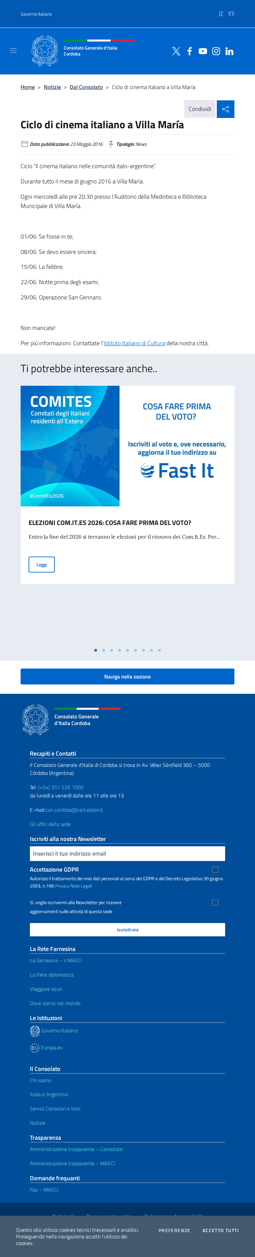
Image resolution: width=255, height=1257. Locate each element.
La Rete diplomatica (52, 975)
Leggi (46, 564)
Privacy (62, 885)
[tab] (95, 650)
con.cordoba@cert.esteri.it (74, 810)
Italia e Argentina (49, 1094)
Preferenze (175, 1230)
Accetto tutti (221, 1230)
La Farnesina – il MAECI (56, 960)
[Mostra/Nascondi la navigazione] (13, 50)
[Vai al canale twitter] (174, 50)
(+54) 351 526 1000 (61, 787)
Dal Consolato (86, 87)
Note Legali (81, 885)
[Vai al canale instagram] (214, 50)
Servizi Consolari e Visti (55, 1108)
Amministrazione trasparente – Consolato (76, 1149)
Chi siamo (40, 1080)
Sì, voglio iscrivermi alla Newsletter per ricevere (76, 902)
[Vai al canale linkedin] (227, 50)
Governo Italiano (36, 13)
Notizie (52, 87)
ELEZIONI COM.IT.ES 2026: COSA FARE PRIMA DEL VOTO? (110, 522)
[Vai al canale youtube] (201, 50)
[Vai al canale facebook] (188, 50)
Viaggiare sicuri (46, 989)
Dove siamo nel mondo (55, 1003)
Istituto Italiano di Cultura (134, 343)
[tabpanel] (127, 515)
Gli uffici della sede (50, 824)
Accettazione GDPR (54, 869)
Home (28, 87)
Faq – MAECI (44, 1190)
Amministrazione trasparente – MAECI (72, 1163)
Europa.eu (51, 1047)
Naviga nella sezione (127, 677)
